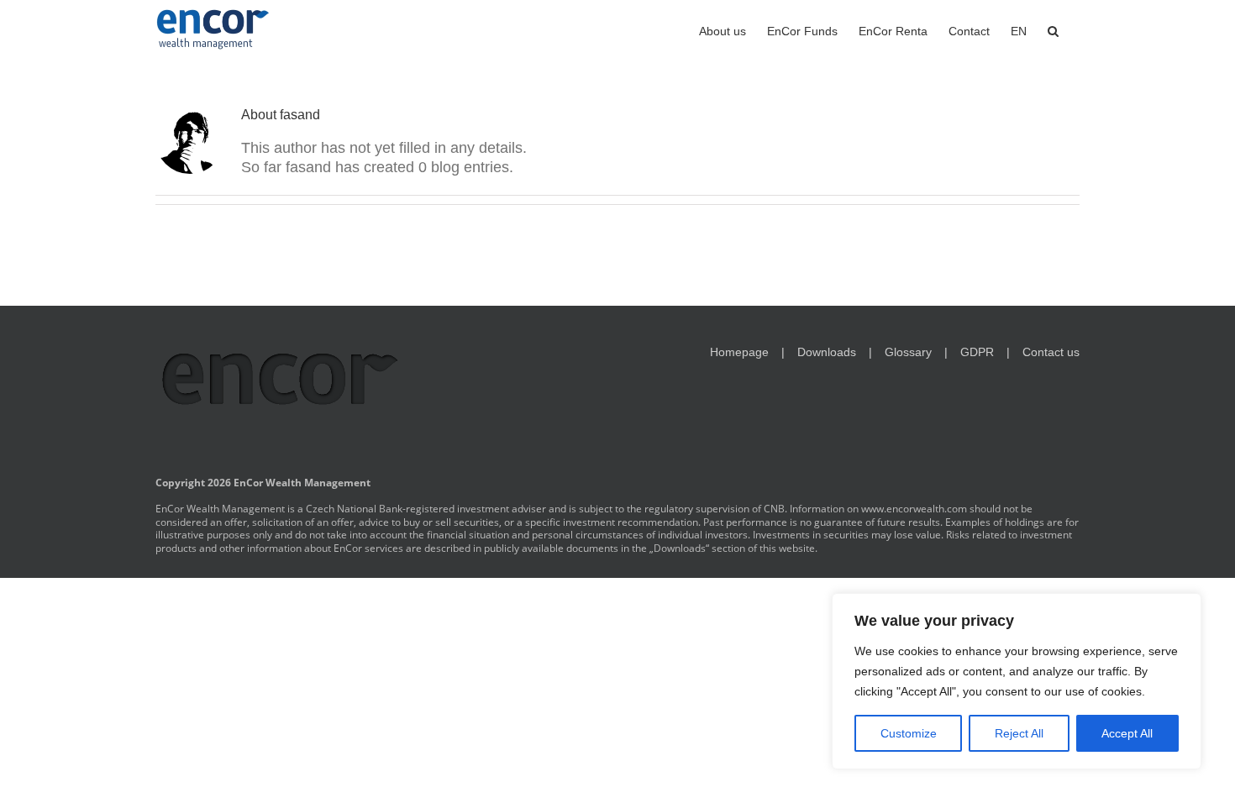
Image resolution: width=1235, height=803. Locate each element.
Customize (908, 733)
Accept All (1127, 733)
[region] (1016, 681)
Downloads (826, 352)
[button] (1053, 29)
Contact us (1051, 352)
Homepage (739, 352)
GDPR (977, 352)
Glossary (908, 352)
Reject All (1019, 733)
